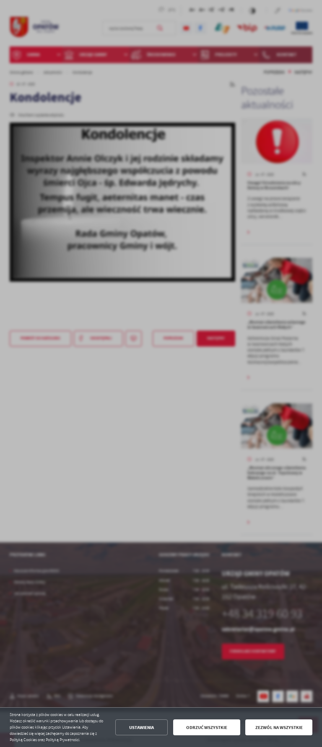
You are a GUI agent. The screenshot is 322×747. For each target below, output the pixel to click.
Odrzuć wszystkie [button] (206, 727)
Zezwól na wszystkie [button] (279, 727)
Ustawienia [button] (141, 727)
